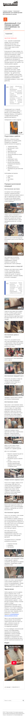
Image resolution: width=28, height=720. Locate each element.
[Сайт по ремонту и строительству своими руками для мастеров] (10, 5)
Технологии (16, 11)
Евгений (8, 687)
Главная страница (7, 11)
